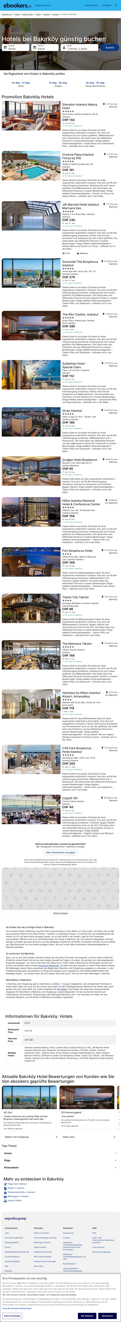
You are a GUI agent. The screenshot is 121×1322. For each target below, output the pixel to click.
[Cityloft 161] (60, 817)
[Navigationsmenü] (116, 5)
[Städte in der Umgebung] (31, 1137)
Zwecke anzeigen (12, 1316)
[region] (60, 1298)
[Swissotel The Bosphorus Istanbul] (60, 283)
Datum (12, 48)
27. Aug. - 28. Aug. (58, 82)
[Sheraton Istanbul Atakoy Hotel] (60, 125)
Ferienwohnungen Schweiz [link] (45, 1238)
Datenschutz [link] (68, 1233)
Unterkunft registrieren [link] (14, 1238)
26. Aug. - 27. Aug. (21, 82)
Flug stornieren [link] (98, 1247)
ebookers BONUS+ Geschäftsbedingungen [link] (72, 1269)
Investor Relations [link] (12, 1257)
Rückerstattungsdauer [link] (101, 1252)
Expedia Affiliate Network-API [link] (17, 1252)
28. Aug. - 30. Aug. (95, 82)
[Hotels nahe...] (89, 1137)
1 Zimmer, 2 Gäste (77, 48)
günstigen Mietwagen (49, 965)
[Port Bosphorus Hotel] (60, 569)
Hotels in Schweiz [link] (41, 1233)
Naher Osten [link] (28, 14)
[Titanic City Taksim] (60, 616)
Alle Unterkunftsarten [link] (42, 1257)
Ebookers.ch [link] (7, 14)
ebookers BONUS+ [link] (12, 1261)
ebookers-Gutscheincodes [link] (45, 1261)
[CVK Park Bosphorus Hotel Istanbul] (60, 769)
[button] (60, 1153)
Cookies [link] (66, 1238)
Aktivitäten (62, 989)
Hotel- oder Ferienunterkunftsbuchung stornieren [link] (103, 1240)
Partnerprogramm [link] (12, 1242)
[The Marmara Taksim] (60, 663)
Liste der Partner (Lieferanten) (16, 1308)
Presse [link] (7, 1247)
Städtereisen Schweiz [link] (43, 1252)
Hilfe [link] (94, 1233)
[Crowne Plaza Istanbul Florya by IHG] (60, 175)
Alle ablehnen (87, 1316)
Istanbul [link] (46, 14)
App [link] (6, 1266)
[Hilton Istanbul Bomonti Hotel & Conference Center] (60, 521)
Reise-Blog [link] (38, 1266)
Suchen (110, 47)
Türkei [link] (38, 14)
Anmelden (106, 5)
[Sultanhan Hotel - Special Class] (60, 382)
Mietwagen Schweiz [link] (42, 1242)
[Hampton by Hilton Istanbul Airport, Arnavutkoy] (60, 716)
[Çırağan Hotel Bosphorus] (60, 475)
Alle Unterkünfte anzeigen (60, 852)
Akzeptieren (107, 1316)
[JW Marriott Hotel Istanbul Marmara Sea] (60, 228)
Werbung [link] (8, 1271)
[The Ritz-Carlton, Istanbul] (60, 334)
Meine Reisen (91, 5)
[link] (60, 1184)
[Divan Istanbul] (60, 430)
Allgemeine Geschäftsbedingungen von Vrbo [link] (74, 1256)
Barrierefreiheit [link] (69, 1264)
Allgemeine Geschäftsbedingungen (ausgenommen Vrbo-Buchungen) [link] (72, 1246)
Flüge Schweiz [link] (40, 1247)
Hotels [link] (17, 14)
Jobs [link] (7, 1233)
